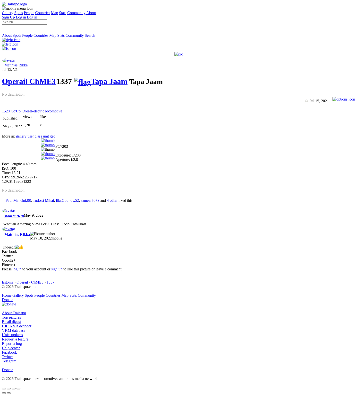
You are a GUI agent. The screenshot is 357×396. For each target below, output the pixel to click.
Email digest (11, 322)
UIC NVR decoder (16, 326)
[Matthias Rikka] (9, 60)
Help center (11, 348)
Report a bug (12, 343)
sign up (56, 269)
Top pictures (11, 317)
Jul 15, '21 (10, 69)
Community (76, 13)
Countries (42, 13)
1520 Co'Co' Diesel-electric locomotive (32, 111)
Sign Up (8, 17)
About (91, 13)
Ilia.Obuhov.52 (67, 200)
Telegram (9, 361)
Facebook (9, 352)
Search (90, 35)
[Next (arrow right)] (9, 393)
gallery (21, 136)
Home (6, 295)
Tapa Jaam (109, 81)
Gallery (7, 13)
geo (52, 136)
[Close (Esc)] (4, 388)
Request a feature (15, 339)
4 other (112, 200)
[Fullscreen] (9, 48)
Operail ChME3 (29, 81)
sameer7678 (90, 200)
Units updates (12, 335)
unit (46, 136)
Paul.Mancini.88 (18, 200)
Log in (21, 17)
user (30, 136)
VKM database (13, 330)
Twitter (7, 357)
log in (17, 269)
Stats (62, 13)
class (38, 136)
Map (54, 13)
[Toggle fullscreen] (14, 388)
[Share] (9, 388)
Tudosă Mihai (43, 200)
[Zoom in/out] (18, 388)
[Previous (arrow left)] (4, 393)
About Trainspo (14, 313)
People (29, 13)
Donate (7, 300)
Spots (18, 13)
